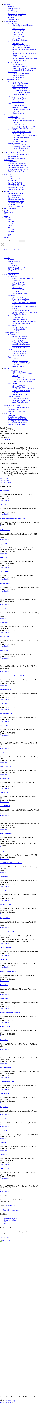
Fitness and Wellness (15, 16)
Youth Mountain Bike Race (21, 137)
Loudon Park (4, 792)
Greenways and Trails (11, 79)
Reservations (12, 72)
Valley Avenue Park (5, 1026)
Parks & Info (12, 23)
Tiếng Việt (11, 225)
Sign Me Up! (4, 1237)
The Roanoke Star (18, 32)
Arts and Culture (13, 12)
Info (9, 104)
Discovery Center (18, 44)
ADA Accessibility (18, 36)
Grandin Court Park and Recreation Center (12, 518)
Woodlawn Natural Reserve (8, 971)
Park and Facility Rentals (20, 74)
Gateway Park (4, 959)
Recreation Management (16, 201)
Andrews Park (4, 985)
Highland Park (4, 544)
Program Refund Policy (16, 188)
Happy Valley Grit (18, 133)
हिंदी (9, 235)
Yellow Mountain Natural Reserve (10, 1012)
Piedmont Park (4, 876)
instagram (15, 1210)
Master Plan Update (18, 186)
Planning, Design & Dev (16, 199)
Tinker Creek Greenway (20, 94)
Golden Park (3, 504)
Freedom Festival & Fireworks (22, 128)
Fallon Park (3, 1130)
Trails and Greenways (15, 203)
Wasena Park (4, 609)
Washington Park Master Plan (18, 167)
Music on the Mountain (20, 145)
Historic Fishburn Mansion (21, 47)
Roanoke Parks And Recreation (10, 250)
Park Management (14, 197)
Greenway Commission (20, 107)
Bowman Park (4, 1054)
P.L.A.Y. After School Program (18, 154)
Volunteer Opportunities (16, 189)
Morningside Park (5, 904)
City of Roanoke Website (12, 1218)
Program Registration (15, 8)
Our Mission (12, 180)
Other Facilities (13, 62)
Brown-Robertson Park (7, 1081)
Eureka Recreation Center (20, 45)
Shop (6, 216)
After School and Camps (12, 152)
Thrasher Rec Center (19, 60)
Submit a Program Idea (15, 206)
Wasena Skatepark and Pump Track (24, 68)
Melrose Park (4, 478)
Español (11, 221)
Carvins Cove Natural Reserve (22, 25)
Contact (6, 237)
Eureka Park (4, 1119)
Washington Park (5, 583)
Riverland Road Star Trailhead (18, 169)
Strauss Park (3, 739)
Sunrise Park (4, 725)
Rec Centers (12, 42)
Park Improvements (14, 195)
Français (11, 231)
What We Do (8, 191)
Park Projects (8, 160)
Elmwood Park (17, 27)
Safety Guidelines (18, 105)
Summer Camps (13, 156)
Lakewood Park (4, 650)
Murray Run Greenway (20, 89)
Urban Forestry (13, 204)
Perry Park (3, 890)
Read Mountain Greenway (21, 90)
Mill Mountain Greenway (20, 87)
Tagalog (11, 229)
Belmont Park (4, 622)
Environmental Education (16, 158)
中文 (10, 227)
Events (6, 115)
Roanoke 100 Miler (18, 150)
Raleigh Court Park (6, 819)
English (10, 219)
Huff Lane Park (4, 571)
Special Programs (14, 143)
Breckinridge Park (5, 1067)
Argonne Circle (4, 998)
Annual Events (13, 117)
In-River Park (12, 162)
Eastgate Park (4, 1107)
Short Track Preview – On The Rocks (24, 135)
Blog (5, 214)
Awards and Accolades (15, 182)
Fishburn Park (4, 1154)
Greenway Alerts (18, 113)
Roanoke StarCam (10, 1220)
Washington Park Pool (19, 66)
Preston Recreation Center (21, 57)
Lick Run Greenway (19, 85)
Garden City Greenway (20, 83)
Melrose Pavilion (5, 482)
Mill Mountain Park (18, 29)
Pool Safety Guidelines (20, 40)
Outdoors (11, 17)
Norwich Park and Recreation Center (24, 59)
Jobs (5, 1224)
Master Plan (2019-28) (15, 184)
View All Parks (17, 34)
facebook (6, 1210)
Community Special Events (17, 14)
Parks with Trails (18, 102)
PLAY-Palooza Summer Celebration (24, 126)
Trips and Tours (13, 19)
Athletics (11, 10)
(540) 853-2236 (10, 1205)
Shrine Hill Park (5, 778)
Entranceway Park (5, 947)
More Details (4, 500)
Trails (10, 96)
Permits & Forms (18, 77)
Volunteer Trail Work (19, 111)
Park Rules (16, 38)
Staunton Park (4, 752)
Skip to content (5, 1)
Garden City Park (5, 1168)
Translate (7, 218)
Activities (7, 4)
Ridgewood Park (5, 918)
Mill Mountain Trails (19, 98)
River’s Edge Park (18, 31)
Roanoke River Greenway (21, 92)
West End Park (4, 595)
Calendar (11, 6)
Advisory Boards (14, 178)
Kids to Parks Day (18, 124)
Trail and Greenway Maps (21, 109)
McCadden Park (5, 636)
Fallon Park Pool (18, 64)
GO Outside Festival (19, 119)
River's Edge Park (5, 766)
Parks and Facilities (10, 21)
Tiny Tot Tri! (16, 139)
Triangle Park (4, 851)
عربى (10, 233)
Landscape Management (16, 193)
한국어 (10, 223)
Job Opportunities (10, 208)
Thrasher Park (4, 490)
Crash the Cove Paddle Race (21, 132)
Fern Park (3, 1142)
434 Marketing (10, 1401)
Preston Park (4, 1040)
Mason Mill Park (5, 806)
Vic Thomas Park (5, 662)
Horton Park (3, 557)
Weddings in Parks (18, 75)
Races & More (13, 130)
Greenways (12, 81)
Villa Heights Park (5, 689)
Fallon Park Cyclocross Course (22, 70)
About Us (7, 174)
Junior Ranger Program (20, 148)
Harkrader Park (5, 530)
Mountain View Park (6, 833)
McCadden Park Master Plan (17, 165)
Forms (6, 210)
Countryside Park (5, 1093)
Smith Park (3, 703)
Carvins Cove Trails (19, 100)
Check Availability (6, 439)
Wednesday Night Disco (20, 141)
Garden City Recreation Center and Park (12, 676)
